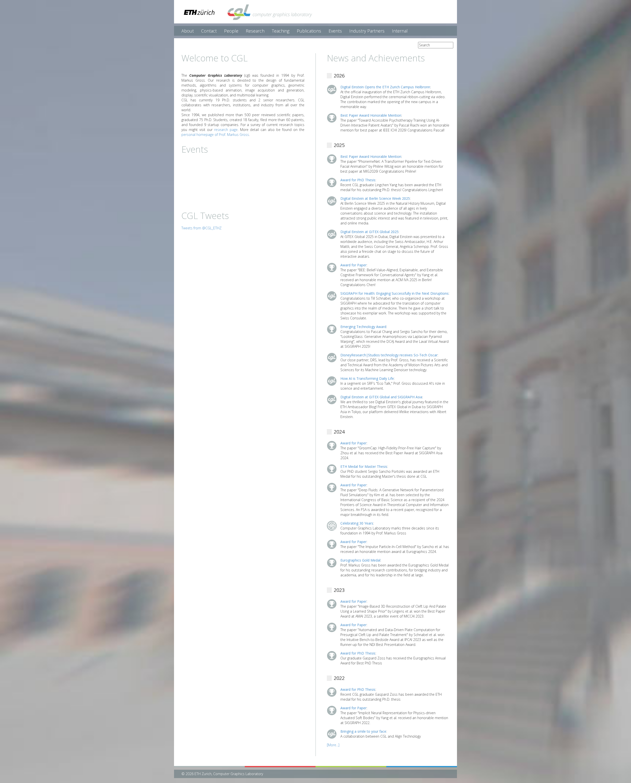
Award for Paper (353, 265)
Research (255, 31)
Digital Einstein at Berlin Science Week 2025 (375, 198)
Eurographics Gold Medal (360, 560)
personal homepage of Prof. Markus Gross (215, 134)
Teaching (280, 31)
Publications (309, 31)
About (187, 31)
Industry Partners (367, 31)
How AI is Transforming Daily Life (367, 378)
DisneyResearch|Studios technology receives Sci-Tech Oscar (389, 355)
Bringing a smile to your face (363, 731)
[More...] (333, 745)
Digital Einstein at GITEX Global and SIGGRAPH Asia (381, 397)
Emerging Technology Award (363, 326)
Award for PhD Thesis (357, 180)
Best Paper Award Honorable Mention (370, 115)
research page (226, 129)
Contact (209, 31)
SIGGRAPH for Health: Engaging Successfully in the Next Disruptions (394, 293)
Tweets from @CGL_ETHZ (201, 228)
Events (335, 31)
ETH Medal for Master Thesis (363, 466)
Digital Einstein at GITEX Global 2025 (369, 231)
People (231, 31)
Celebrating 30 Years (356, 523)
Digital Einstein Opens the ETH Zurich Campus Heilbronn (385, 87)
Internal (400, 31)
